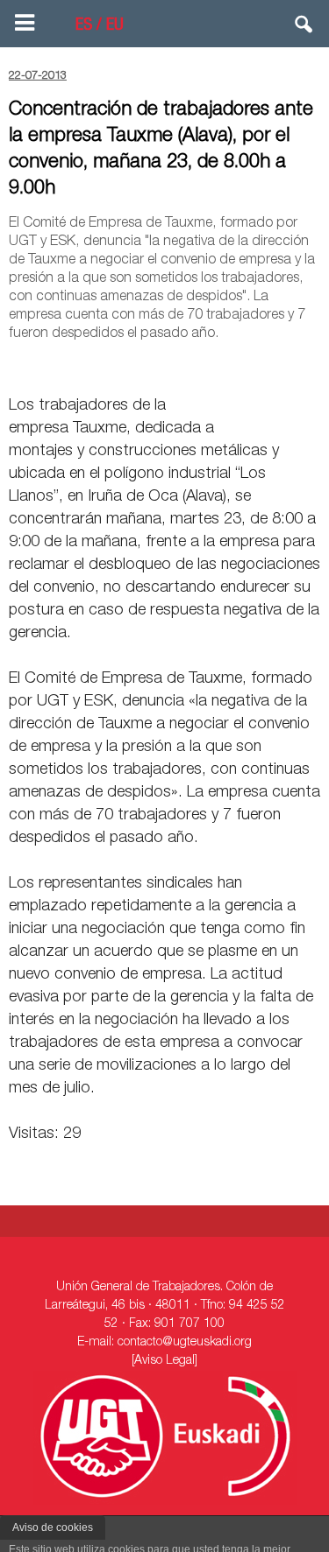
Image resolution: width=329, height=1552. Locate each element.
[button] (304, 28)
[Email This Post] (220, 365)
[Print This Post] (313, 365)
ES (83, 26)
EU (115, 26)
